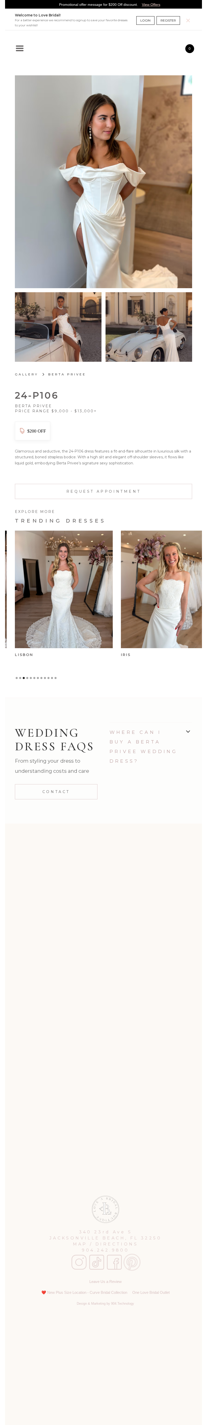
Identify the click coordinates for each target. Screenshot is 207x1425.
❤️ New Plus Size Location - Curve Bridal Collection (84, 1292)
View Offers (151, 5)
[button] (19, 48)
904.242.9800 (105, 1250)
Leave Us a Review (105, 1281)
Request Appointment (103, 491)
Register (168, 20)
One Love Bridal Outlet (151, 1292)
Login (145, 20)
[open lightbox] (103, 181)
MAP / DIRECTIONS (105, 1244)
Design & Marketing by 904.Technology (105, 1303)
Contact (56, 791)
